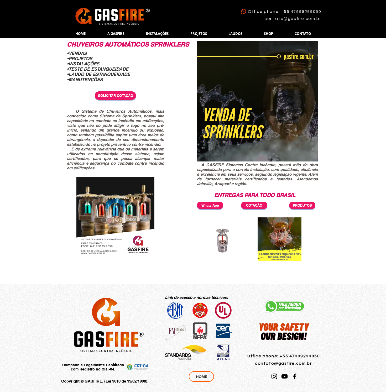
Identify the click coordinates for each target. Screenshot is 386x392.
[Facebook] (295, 376)
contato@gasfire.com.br (292, 19)
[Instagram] (274, 376)
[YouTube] (284, 376)
